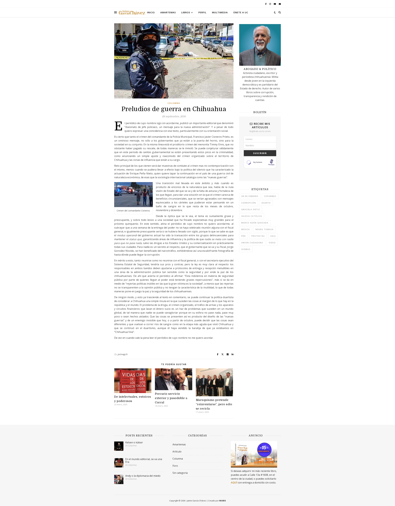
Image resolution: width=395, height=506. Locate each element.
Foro (175, 465)
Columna (174, 103)
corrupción (248, 203)
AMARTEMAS (168, 12)
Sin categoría (180, 473)
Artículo (177, 451)
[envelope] (280, 3)
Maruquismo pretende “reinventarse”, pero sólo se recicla (214, 404)
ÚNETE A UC (240, 12)
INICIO (151, 12)
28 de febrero (249, 196)
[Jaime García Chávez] (132, 12)
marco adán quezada (254, 222)
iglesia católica (251, 216)
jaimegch (123, 354)
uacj (273, 236)
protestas (258, 236)
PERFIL (202, 12)
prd (243, 236)
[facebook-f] (266, 3)
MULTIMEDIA (220, 12)
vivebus (245, 249)
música (245, 229)
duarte (266, 203)
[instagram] (270, 3)
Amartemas (179, 444)
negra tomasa (265, 229)
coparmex (270, 196)
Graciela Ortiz (250, 209)
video (272, 242)
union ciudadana (252, 242)
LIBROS (185, 12)
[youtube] (275, 3)
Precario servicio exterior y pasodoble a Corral (171, 398)
